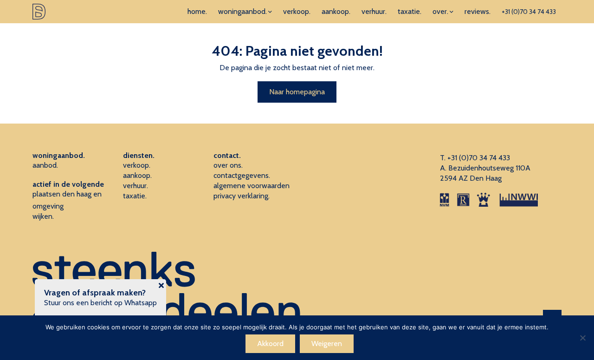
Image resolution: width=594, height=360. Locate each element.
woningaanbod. (242, 11)
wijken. (43, 216)
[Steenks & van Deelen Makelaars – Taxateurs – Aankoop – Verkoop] (38, 12)
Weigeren (326, 343)
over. (440, 11)
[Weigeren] (582, 337)
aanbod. (45, 165)
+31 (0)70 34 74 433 (529, 11)
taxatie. (409, 11)
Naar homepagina (297, 91)
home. (197, 11)
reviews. (478, 11)
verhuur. (374, 11)
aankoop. (336, 11)
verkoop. (296, 11)
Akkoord (270, 343)
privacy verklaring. (241, 195)
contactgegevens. (241, 175)
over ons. (228, 165)
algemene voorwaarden (251, 185)
